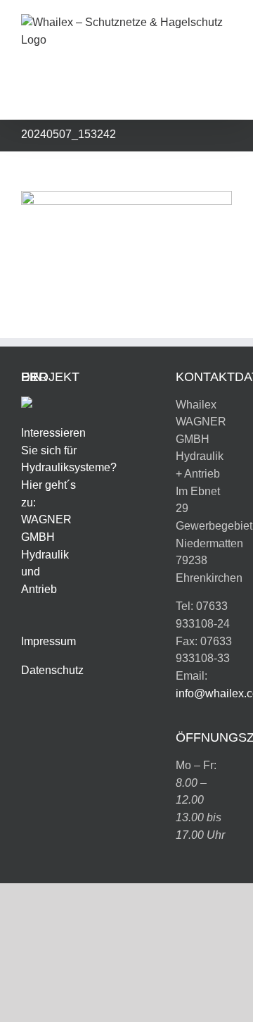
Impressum (48, 641)
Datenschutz (52, 670)
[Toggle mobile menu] (226, 97)
